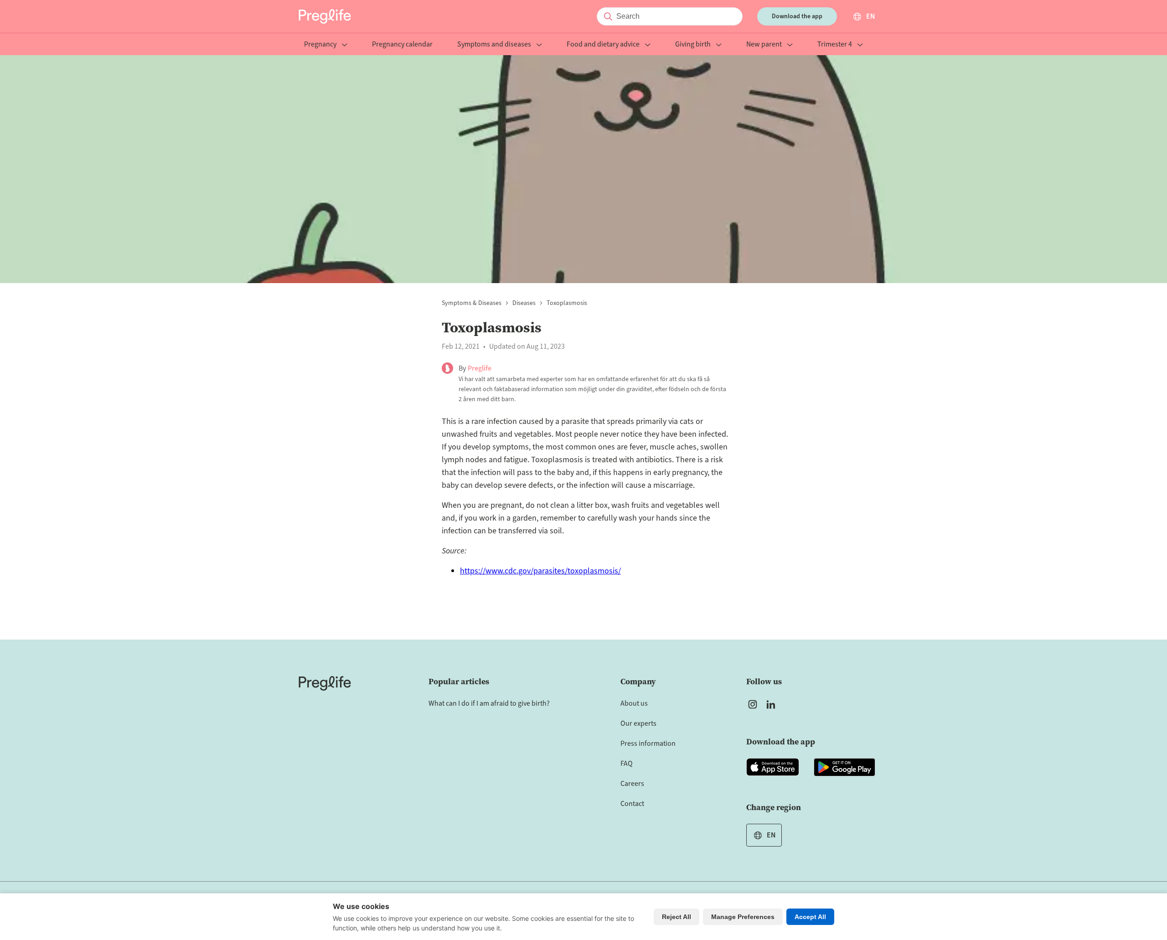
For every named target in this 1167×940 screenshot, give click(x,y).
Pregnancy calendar (402, 45)
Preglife (479, 368)
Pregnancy (320, 45)
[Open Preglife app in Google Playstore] (844, 767)
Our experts (638, 723)
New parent (764, 45)
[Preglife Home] (325, 16)
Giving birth (693, 45)
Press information (648, 744)
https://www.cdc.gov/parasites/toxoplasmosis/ (540, 571)
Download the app (797, 16)
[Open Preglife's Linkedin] (772, 704)
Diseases (524, 303)
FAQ (626, 764)
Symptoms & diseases (471, 303)
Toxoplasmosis (567, 303)
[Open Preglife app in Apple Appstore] (772, 767)
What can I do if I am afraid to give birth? (489, 703)
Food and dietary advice (603, 45)
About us (634, 703)
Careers (632, 784)
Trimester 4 (834, 45)
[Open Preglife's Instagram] (752, 704)
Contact (632, 804)
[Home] (325, 683)
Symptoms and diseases (494, 45)
